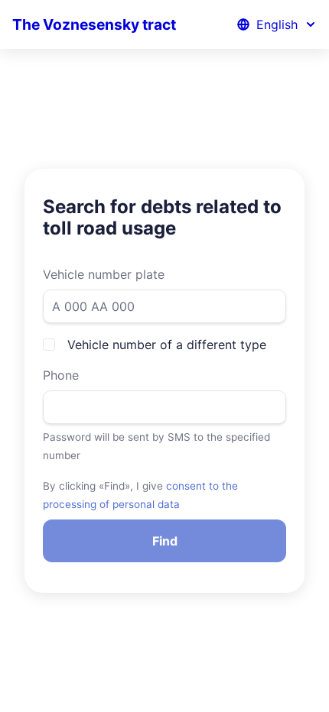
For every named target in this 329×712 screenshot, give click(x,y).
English (276, 24)
